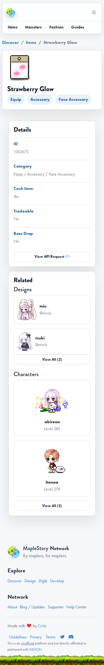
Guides (77, 27)
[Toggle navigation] (93, 12)
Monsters (33, 27)
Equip (15, 99)
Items (13, 27)
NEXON (35, 649)
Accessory (40, 99)
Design (30, 581)
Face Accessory (73, 99)
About (12, 607)
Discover (10, 42)
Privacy (36, 637)
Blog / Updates (32, 607)
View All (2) (52, 359)
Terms (51, 637)
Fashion (56, 27)
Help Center (76, 607)
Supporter (56, 607)
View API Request (49, 256)
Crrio (42, 626)
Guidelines (18, 637)
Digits (43, 581)
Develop (57, 581)
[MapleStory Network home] (11, 12)
